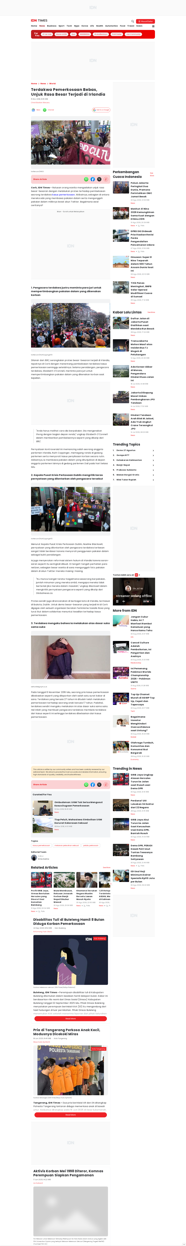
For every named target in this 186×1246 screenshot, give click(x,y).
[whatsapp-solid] (86, 179)
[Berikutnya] (110, 1012)
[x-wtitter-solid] (99, 179)
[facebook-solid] (93, 179)
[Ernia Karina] (34, 858)
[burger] (153, 26)
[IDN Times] (39, 20)
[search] (132, 21)
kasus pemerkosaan (63, 194)
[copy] (106, 179)
